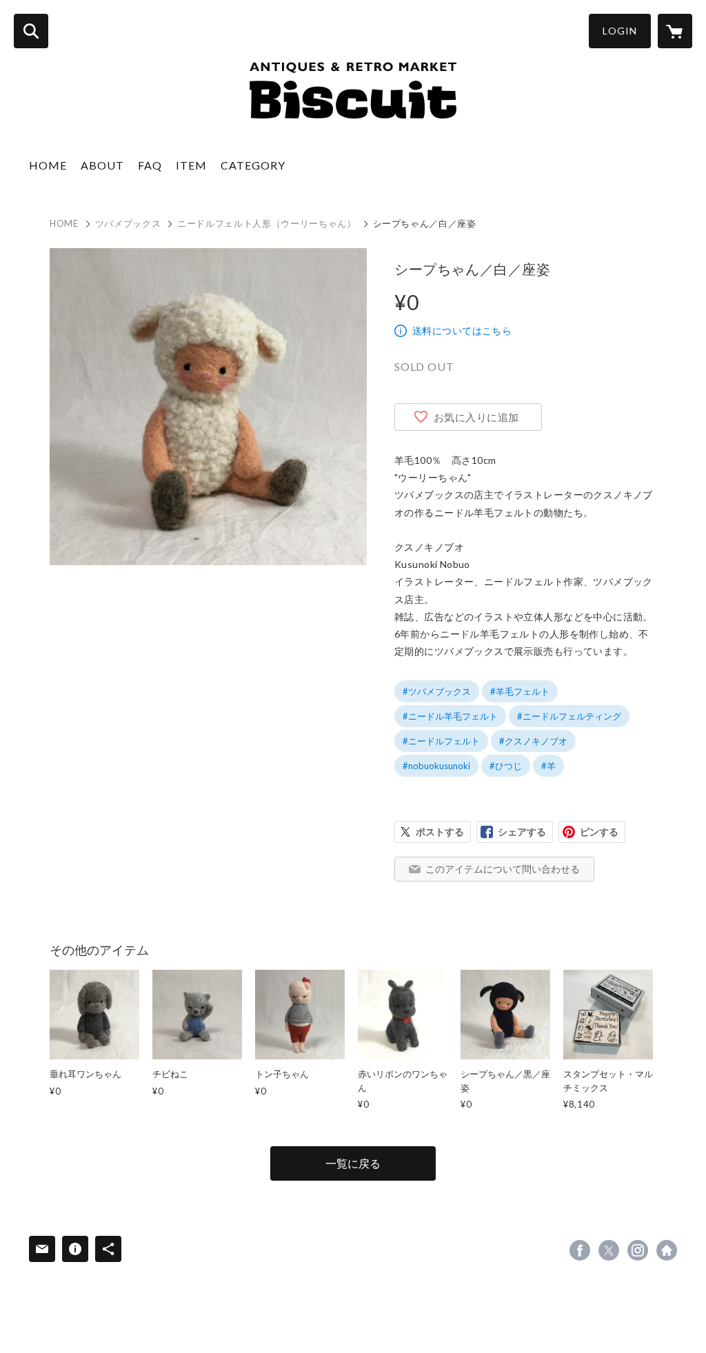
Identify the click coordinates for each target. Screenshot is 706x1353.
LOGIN (620, 31)
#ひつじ (506, 765)
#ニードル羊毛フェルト (450, 716)
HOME (48, 165)
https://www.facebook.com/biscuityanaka (579, 1250)
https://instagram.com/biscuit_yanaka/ (637, 1250)
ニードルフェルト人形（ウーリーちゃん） (266, 223)
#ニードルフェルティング (569, 716)
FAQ (150, 165)
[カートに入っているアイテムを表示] (675, 31)
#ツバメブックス (437, 691)
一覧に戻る (353, 1163)
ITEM (191, 165)
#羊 (548, 765)
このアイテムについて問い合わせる (502, 869)
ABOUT (102, 165)
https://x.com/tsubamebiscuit (608, 1250)
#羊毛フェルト (519, 691)
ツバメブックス (128, 223)
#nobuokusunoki (436, 765)
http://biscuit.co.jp (666, 1250)
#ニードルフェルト (441, 740)
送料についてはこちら (462, 330)
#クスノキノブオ (533, 740)
